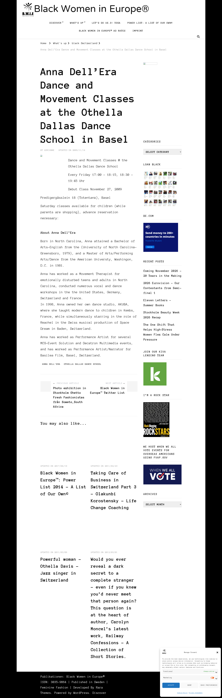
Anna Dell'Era (51, 364)
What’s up (76, 23)
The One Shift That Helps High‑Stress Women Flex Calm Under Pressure (161, 332)
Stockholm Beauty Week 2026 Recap (161, 315)
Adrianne (49, 150)
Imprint (138, 30)
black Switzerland (52, 60)
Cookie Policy (182, 692)
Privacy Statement (196, 692)
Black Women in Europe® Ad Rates (102, 30)
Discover (55, 23)
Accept (171, 685)
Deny (189, 685)
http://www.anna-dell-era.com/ (67, 224)
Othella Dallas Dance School (82, 364)
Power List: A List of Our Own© (150, 23)
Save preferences (209, 685)
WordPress (81, 692)
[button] (217, 652)
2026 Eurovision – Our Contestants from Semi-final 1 (162, 288)
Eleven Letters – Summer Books (157, 303)
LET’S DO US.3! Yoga (106, 23)
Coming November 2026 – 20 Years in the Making (162, 273)
